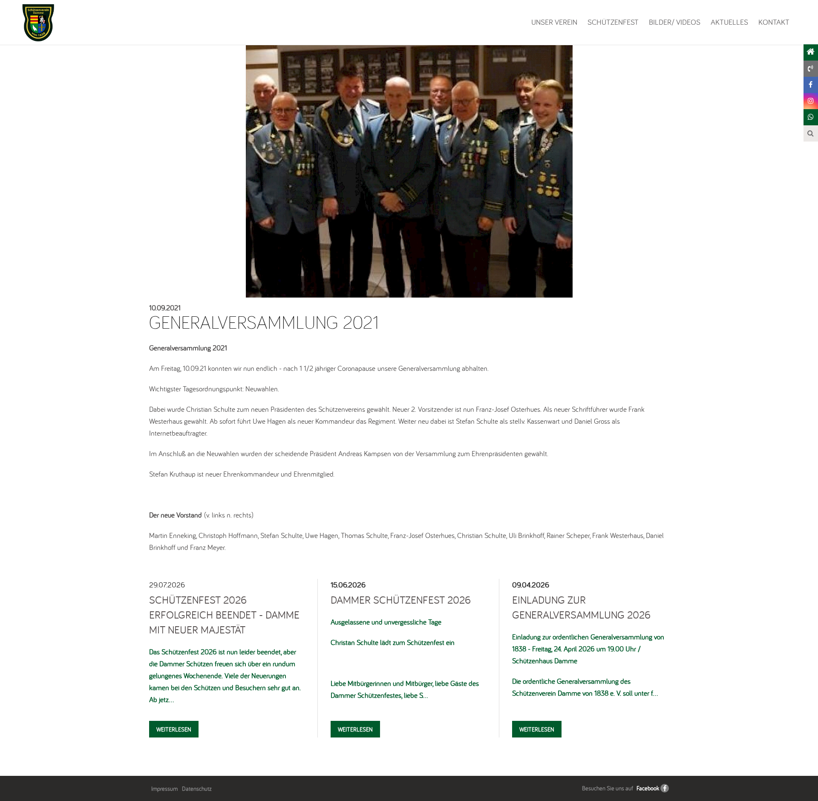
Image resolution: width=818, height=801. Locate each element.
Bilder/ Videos (674, 22)
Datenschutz (197, 788)
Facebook (648, 788)
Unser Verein (554, 22)
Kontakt (773, 22)
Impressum (164, 788)
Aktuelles (729, 22)
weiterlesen (173, 729)
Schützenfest (613, 22)
